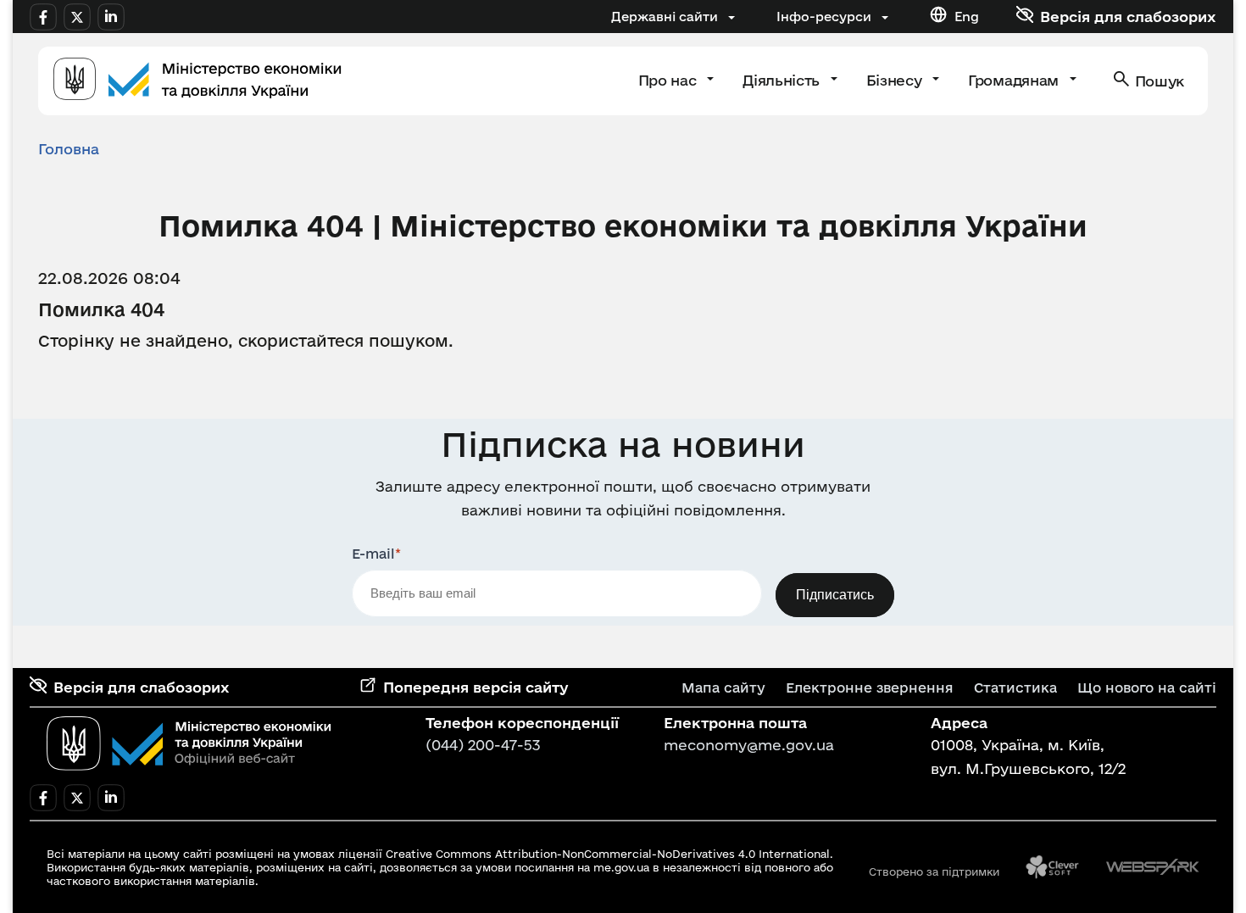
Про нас (669, 80)
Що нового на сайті (1146, 687)
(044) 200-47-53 (483, 745)
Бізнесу (896, 80)
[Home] (197, 81)
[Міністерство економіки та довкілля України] (189, 743)
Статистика (1015, 687)
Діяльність (783, 80)
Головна (68, 149)
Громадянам (1015, 80)
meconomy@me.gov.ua (749, 745)
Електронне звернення (870, 687)
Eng (966, 16)
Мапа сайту (723, 687)
